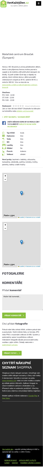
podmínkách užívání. (10, 345)
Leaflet (21, 217)
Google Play (33, 396)
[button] (21, 193)
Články (7, 463)
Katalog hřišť (24, 460)
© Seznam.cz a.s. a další (32, 217)
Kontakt (15, 463)
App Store (6, 398)
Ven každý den (7, 449)
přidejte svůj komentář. (25, 111)
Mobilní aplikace (10, 460)
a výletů (32, 460)
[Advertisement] (21, 31)
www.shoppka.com (9, 381)
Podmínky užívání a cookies (30, 463)
